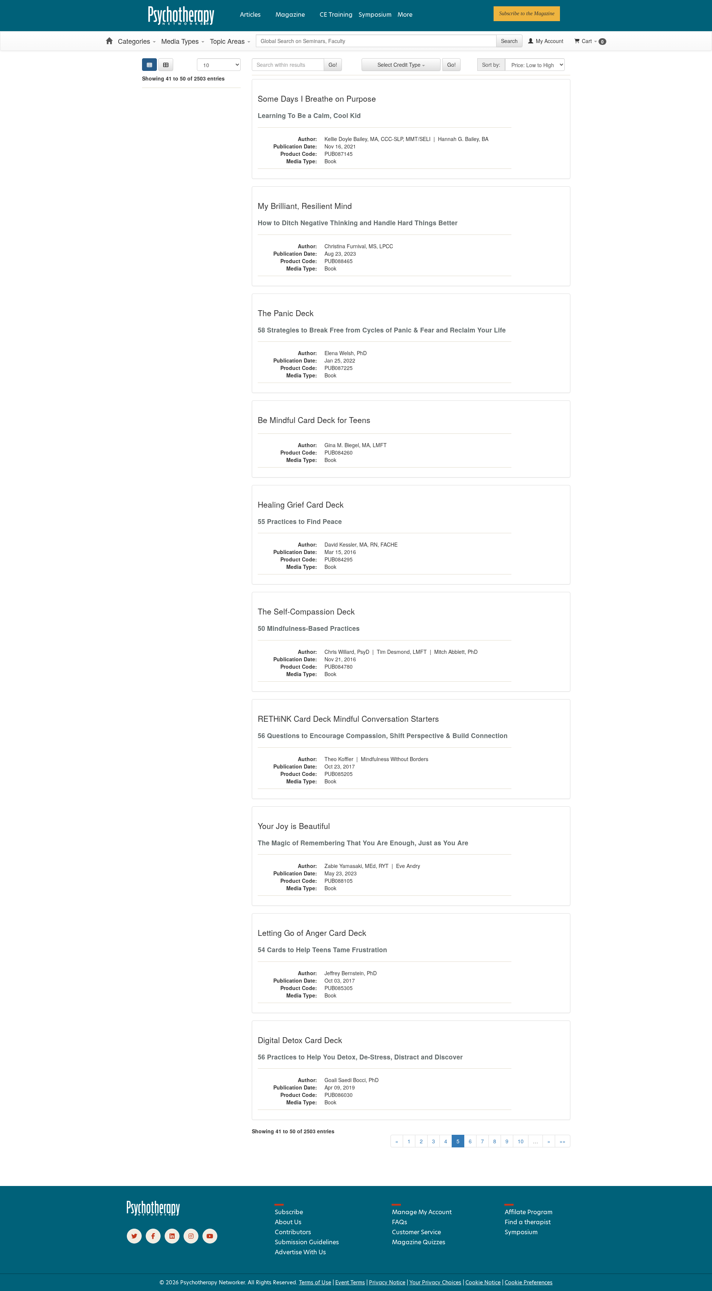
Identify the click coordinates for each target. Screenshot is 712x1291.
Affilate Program (529, 1212)
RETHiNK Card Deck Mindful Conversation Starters (348, 718)
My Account (548, 41)
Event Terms (350, 1282)
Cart (593, 41)
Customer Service (416, 1232)
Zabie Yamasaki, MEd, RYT (356, 865)
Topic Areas (228, 41)
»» (563, 1141)
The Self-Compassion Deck (306, 611)
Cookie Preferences (529, 1282)
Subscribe (289, 1212)
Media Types (181, 41)
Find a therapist (528, 1222)
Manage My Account (422, 1212)
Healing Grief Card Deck (301, 504)
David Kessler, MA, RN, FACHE (361, 544)
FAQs (399, 1222)
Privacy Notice (387, 1282)
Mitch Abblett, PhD (456, 651)
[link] (527, 13)
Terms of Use (315, 1282)
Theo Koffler (338, 759)
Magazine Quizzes (418, 1242)
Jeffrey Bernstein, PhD (350, 973)
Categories (135, 41)
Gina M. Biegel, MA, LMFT (355, 445)
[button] (165, 64)
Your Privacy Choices (435, 1282)
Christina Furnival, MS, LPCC (358, 246)
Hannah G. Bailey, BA (463, 138)
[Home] (109, 41)
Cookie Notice (483, 1282)
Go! (333, 64)
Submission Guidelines (307, 1242)
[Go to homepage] (153, 1214)
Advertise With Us (300, 1252)
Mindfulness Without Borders (394, 759)
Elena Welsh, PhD (345, 353)
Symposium (375, 14)
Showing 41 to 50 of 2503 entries (183, 78)
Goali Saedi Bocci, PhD (351, 1080)
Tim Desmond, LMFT (402, 651)
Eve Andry (408, 865)
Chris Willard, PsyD (346, 651)
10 (521, 1141)
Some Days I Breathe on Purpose (317, 98)
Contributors (293, 1232)
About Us (288, 1222)
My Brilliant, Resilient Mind (305, 205)
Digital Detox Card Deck (300, 1039)
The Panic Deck (286, 312)
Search (509, 41)
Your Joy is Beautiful (294, 825)
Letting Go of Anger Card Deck (312, 932)
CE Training (336, 14)
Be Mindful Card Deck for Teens (314, 419)
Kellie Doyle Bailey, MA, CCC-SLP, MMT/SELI (377, 138)
